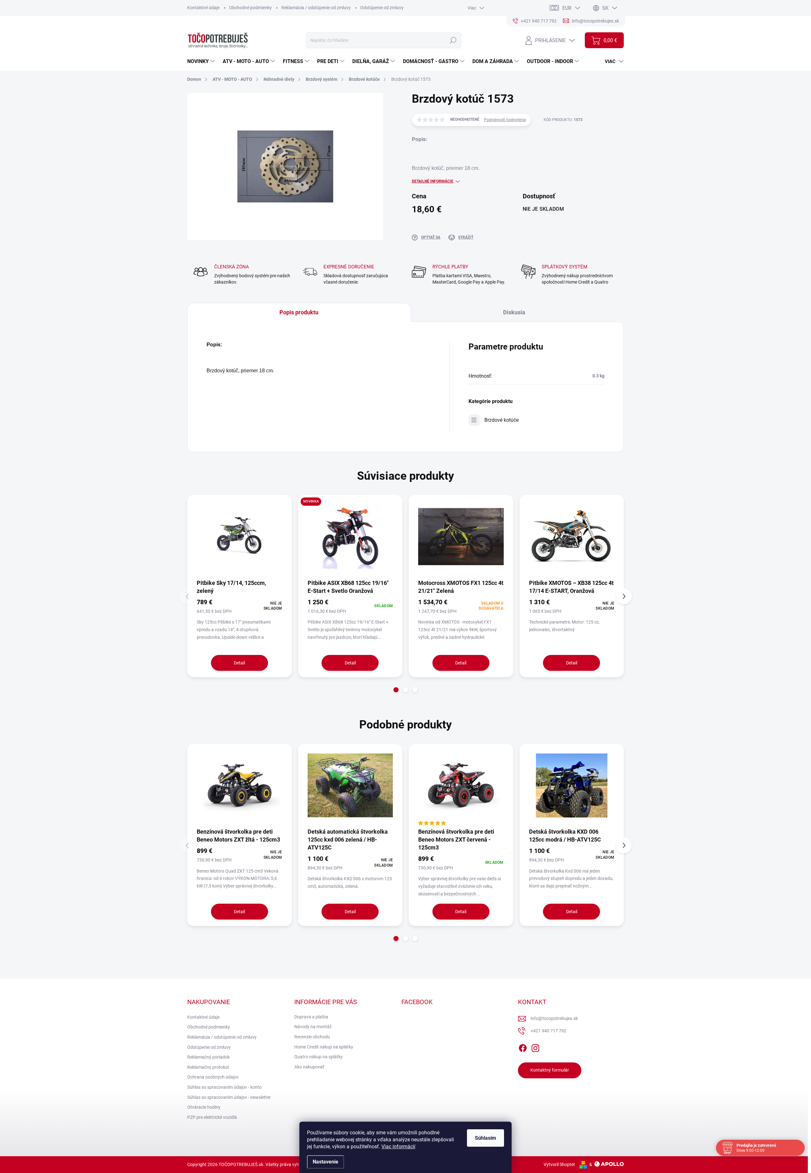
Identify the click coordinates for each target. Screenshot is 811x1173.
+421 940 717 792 (548, 1030)
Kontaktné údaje (203, 7)
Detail (239, 662)
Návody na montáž (313, 1026)
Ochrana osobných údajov (213, 1077)
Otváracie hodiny (203, 1107)
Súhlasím (485, 1138)
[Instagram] (535, 1047)
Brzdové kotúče (501, 420)
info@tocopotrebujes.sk (554, 1018)
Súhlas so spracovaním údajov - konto (224, 1087)
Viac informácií (398, 1147)
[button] (396, 689)
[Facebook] (522, 1047)
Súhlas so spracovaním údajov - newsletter (229, 1097)
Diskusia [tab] (514, 312)
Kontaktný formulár (549, 1070)
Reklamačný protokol (208, 1067)
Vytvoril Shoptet (559, 1164)
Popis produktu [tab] (298, 312)
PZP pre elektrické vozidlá (212, 1117)
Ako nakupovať (309, 1066)
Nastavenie (325, 1162)
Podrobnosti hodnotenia (505, 120)
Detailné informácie (432, 181)
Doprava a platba (311, 1016)
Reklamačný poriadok (208, 1057)
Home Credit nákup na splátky (323, 1046)
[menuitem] (201, 61)
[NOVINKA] (350, 536)
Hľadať (453, 40)
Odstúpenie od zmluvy (382, 7)
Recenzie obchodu (312, 1036)
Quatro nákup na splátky (318, 1056)
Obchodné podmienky (250, 7)
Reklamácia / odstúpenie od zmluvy (316, 7)
